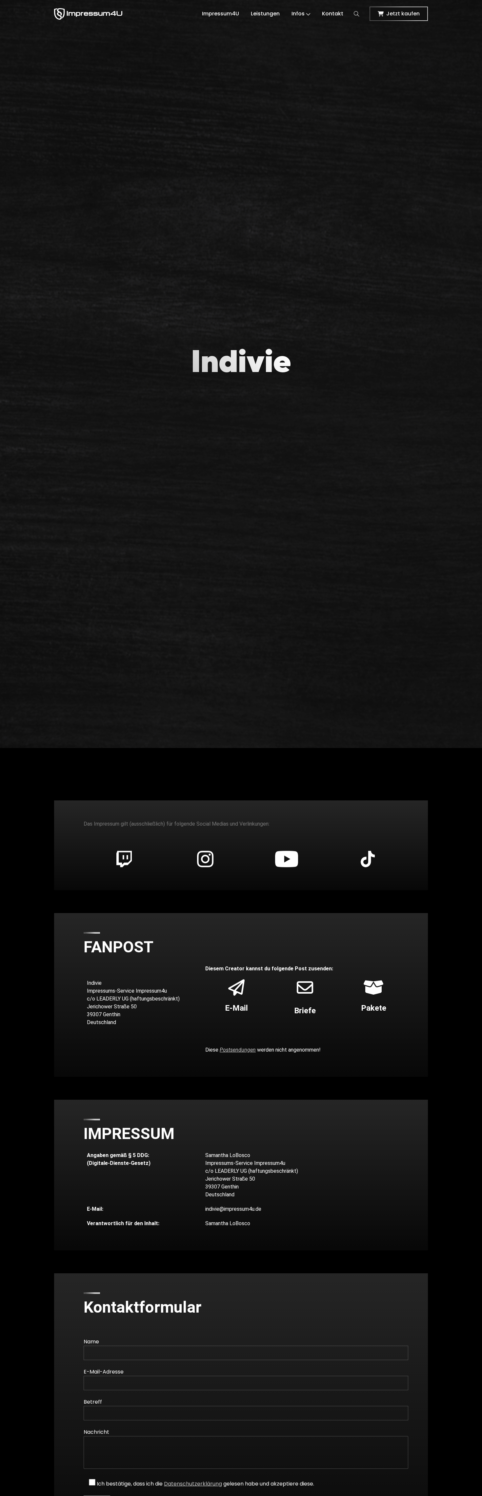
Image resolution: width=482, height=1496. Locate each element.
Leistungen (265, 13)
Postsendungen (238, 1050)
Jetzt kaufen (403, 13)
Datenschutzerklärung (193, 1483)
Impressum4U (220, 13)
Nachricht (96, 1432)
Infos (298, 13)
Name (91, 1341)
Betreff (93, 1402)
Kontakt (332, 13)
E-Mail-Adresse (104, 1371)
